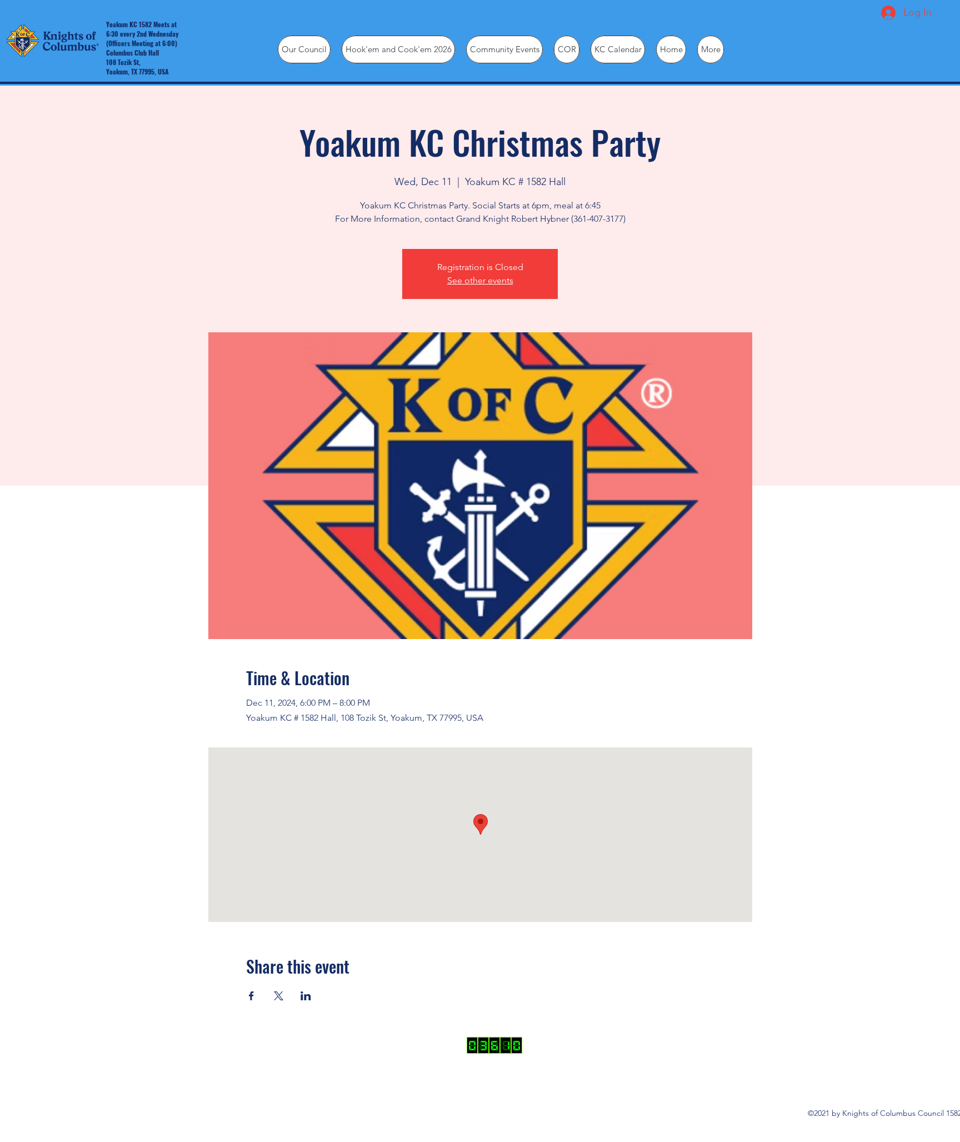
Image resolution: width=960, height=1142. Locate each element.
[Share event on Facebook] (251, 995)
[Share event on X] (278, 995)
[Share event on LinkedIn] (306, 995)
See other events (480, 280)
